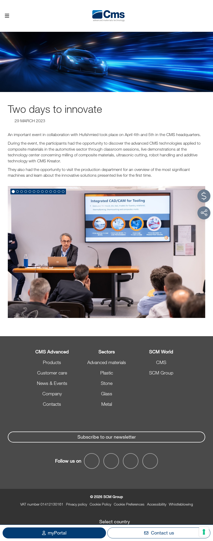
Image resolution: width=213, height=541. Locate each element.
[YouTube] (91, 461)
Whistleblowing (181, 504)
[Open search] (206, 16)
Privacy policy (76, 504)
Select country (114, 521)
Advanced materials (106, 362)
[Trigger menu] (7, 16)
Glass (106, 393)
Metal (106, 404)
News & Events (52, 383)
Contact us (162, 533)
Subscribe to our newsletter (106, 437)
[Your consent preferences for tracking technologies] (204, 532)
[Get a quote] (203, 195)
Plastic (106, 373)
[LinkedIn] (111, 461)
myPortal (57, 533)
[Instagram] (150, 461)
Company (52, 393)
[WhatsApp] (130, 461)
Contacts (52, 404)
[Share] (203, 212)
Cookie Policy (100, 504)
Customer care (52, 373)
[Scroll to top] (203, 508)
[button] (13, 191)
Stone (106, 383)
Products (52, 362)
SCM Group (161, 373)
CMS (161, 362)
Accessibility (156, 504)
